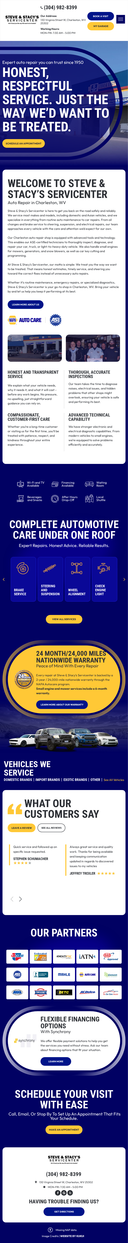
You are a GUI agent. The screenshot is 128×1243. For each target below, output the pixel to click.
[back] (3, 579)
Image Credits (50, 1236)
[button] (20, 899)
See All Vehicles (114, 780)
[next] (124, 579)
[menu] (120, 19)
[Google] (64, 1193)
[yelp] (70, 1193)
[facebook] (57, 1193)
